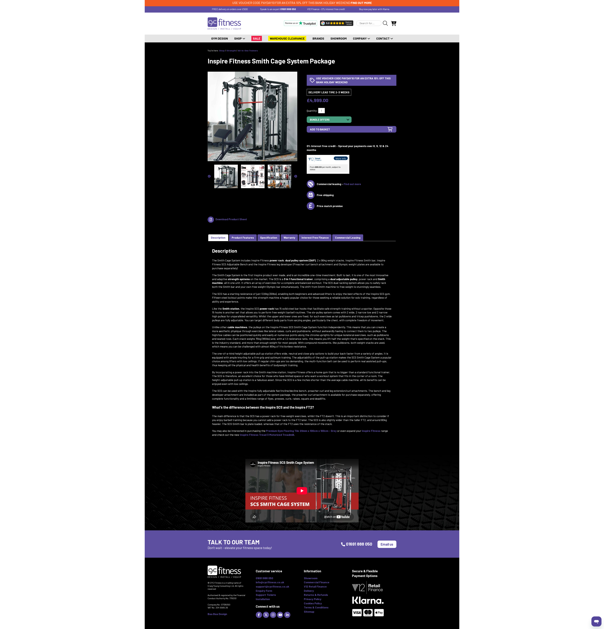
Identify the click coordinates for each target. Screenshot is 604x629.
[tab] (218, 237)
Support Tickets (266, 594)
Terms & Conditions (316, 607)
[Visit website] (300, 23)
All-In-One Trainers (248, 50)
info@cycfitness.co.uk (270, 582)
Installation (263, 599)
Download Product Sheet (231, 219)
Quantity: (312, 110)
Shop (238, 38)
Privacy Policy (312, 599)
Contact (383, 38)
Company (360, 38)
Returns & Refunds (316, 594)
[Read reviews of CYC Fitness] (336, 23)
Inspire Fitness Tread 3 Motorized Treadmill (267, 434)
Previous (209, 176)
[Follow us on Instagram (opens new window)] (273, 614)
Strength (231, 50)
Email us (387, 544)
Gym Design (219, 38)
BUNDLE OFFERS (320, 119)
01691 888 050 (288, 9)
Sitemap (309, 611)
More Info (341, 158)
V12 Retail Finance (315, 586)
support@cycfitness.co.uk (272, 586)
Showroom (338, 38)
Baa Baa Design (217, 614)
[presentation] (218, 237)
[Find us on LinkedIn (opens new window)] (287, 614)
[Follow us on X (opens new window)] (266, 614)
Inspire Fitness (371, 430)
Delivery (309, 590)
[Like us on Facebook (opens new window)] (259, 614)
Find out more (352, 184)
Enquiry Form (264, 590)
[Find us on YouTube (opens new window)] (280, 614)
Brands (318, 38)
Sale (256, 38)
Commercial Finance (316, 582)
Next (295, 176)
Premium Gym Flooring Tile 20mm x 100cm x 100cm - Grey (301, 430)
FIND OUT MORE (361, 3)
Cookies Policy (313, 603)
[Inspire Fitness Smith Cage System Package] (252, 116)
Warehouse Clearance (287, 38)
